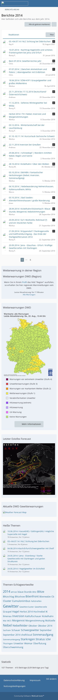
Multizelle (50, 620)
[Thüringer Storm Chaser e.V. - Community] (15, 3)
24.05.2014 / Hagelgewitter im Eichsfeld (26, 568)
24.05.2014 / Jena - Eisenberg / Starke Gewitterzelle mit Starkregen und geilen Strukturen (26, 558)
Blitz (34, 592)
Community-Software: (29, 696)
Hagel (15, 611)
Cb (52, 596)
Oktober (32, 625)
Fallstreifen (36, 601)
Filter (52, 34)
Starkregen (28, 639)
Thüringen (8, 643)
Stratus (40, 639)
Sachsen (7, 630)
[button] (54, 24)
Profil (24, 282)
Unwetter (19, 643)
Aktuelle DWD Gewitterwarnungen (23, 506)
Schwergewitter (30, 630)
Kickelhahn (47, 616)
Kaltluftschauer (33, 616)
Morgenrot (18, 620)
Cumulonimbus (21, 601)
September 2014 (11, 634)
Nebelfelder (20, 625)
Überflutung (39, 643)
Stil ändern (51, 679)
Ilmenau (7, 616)
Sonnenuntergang (11, 639)
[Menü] (54, 3)
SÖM (48, 639)
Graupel (7, 611)
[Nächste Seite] (34, 260)
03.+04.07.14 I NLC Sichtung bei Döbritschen (28, 541)
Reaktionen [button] (14, 34)
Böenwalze (45, 596)
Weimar (28, 643)
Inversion (18, 616)
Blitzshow (20, 596)
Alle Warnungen (29, 294)
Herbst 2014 (26, 611)
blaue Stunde (25, 591)
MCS (9, 620)
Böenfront (32, 596)
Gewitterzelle (41, 606)
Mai (4, 620)
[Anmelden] (47, 3)
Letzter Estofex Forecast (17, 438)
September (46, 630)
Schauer (16, 630)
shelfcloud (26, 634)
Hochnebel (39, 611)
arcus (14, 591)
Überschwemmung (13, 647)
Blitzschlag (8, 596)
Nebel (7, 625)
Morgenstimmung (34, 620)
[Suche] (40, 3)
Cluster (7, 601)
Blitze (40, 592)
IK (47, 611)
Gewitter (11, 606)
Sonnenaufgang (43, 634)
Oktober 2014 (45, 625)
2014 (6, 591)
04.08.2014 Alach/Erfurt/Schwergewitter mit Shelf (30, 548)
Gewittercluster (26, 606)
